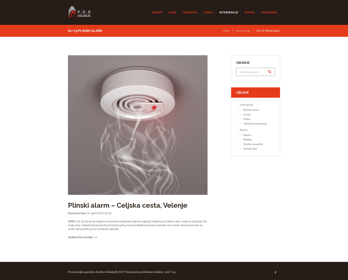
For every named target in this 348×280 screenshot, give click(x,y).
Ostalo (247, 114)
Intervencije (243, 30)
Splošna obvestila (253, 144)
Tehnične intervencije (255, 123)
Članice (247, 134)
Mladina (247, 139)
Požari (246, 119)
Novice (243, 129)
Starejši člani (250, 148)
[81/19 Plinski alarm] (138, 125)
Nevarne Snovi (251, 109)
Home (226, 30)
